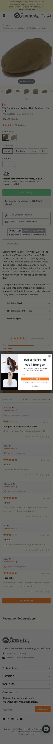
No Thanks (35, 386)
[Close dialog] (50, 356)
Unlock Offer (35, 379)
